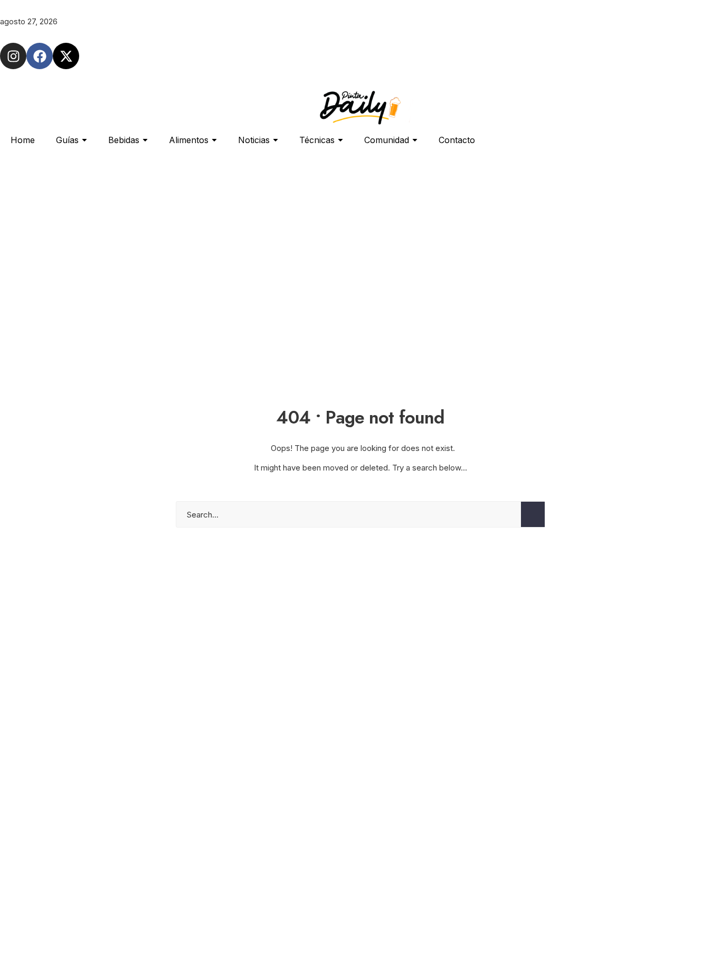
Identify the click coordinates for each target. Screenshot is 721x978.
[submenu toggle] (84, 140)
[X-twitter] (66, 56)
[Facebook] (39, 56)
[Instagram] (13, 56)
